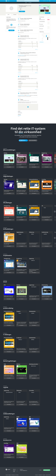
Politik (14, 471)
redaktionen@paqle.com (23, 470)
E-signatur (18, 311)
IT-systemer (29, 2)
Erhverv (14, 470)
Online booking (45, 285)
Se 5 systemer (21, 325)
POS (17, 179)
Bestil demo (11, 30)
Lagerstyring (31, 285)
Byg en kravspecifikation (32, 140)
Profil (8, 14)
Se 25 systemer (47, 193)
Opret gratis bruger (46, 470)
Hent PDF (36, 49)
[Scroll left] (1, 160)
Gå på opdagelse (23, 140)
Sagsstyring (31, 258)
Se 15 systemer (21, 193)
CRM (5, 364)
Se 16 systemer (34, 193)
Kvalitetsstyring (45, 232)
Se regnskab (19, 49)
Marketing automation (33, 364)
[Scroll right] (55, 160)
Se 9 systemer (46, 219)
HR (42, 206)
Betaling (5, 153)
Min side (26, 2)
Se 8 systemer (46, 246)
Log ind (47, 0)
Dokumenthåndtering (33, 179)
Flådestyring (31, 232)
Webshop (18, 285)
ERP (30, 417)
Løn (30, 153)
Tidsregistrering (7, 206)
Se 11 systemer (9, 378)
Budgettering (44, 153)
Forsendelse (31, 390)
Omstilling (44, 179)
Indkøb (18, 417)
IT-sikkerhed (19, 338)
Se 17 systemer (9, 219)
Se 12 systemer (9, 167)
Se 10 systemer (21, 351)
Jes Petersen (28, 95)
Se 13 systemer (34, 167)
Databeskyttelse (32, 311)
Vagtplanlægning (20, 232)
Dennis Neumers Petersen (21, 55)
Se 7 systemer (21, 246)
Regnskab (14, 14)
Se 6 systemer (46, 167)
